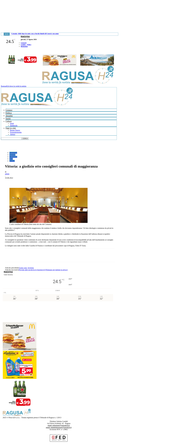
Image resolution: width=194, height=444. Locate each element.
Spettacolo (13, 125)
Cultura (9, 121)
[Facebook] (1, 51)
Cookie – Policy (26, 45)
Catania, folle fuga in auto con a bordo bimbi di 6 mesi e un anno (35, 33)
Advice (12, 134)
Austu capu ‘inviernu (26, 268)
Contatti (23, 43)
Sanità (8, 118)
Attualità (9, 115)
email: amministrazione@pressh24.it (59, 427)
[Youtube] (2, 51)
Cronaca (9, 110)
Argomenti (13, 153)
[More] (58, 181)
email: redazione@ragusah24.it (59, 425)
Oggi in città (11, 128)
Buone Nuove (15, 130)
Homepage (13, 157)
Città (11, 159)
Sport (12, 123)
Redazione (24, 46)
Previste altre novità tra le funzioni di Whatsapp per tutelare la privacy (43, 270)
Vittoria (12, 161)
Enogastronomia (16, 132)
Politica (9, 113)
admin (7, 174)
